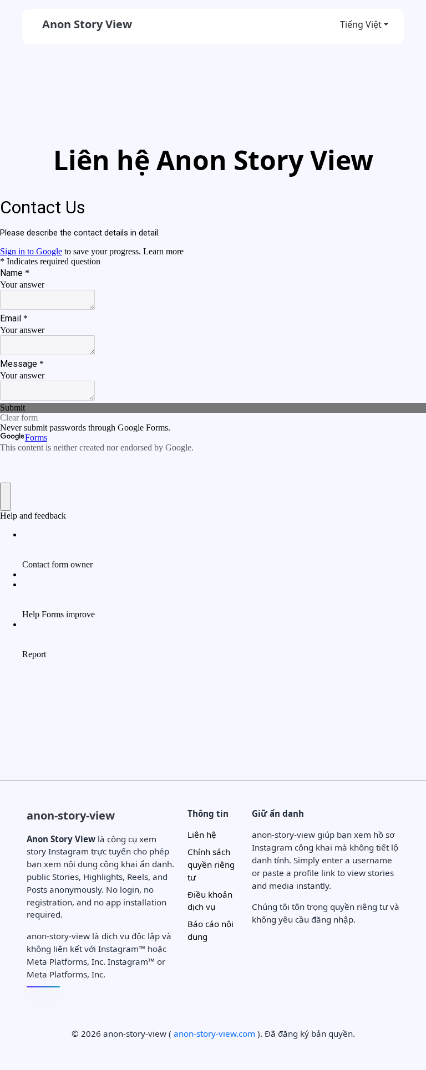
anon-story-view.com (214, 1033)
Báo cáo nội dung (210, 930)
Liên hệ (201, 834)
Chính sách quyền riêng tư (211, 864)
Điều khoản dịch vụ (209, 901)
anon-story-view (71, 815)
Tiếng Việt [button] (361, 24)
